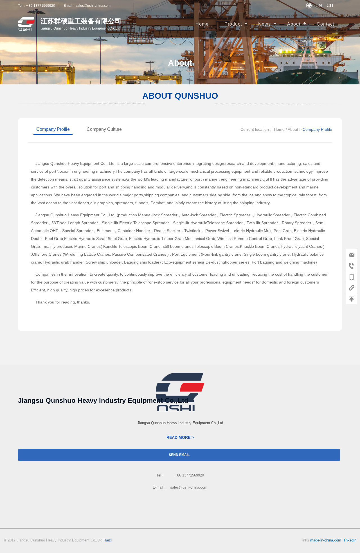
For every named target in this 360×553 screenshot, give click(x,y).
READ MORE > (180, 437)
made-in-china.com (325, 540)
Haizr (108, 540)
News (264, 24)
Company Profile (53, 129)
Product (233, 24)
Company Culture (104, 129)
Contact (325, 24)
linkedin (350, 540)
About (293, 24)
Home (202, 24)
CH (330, 5)
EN (319, 5)
